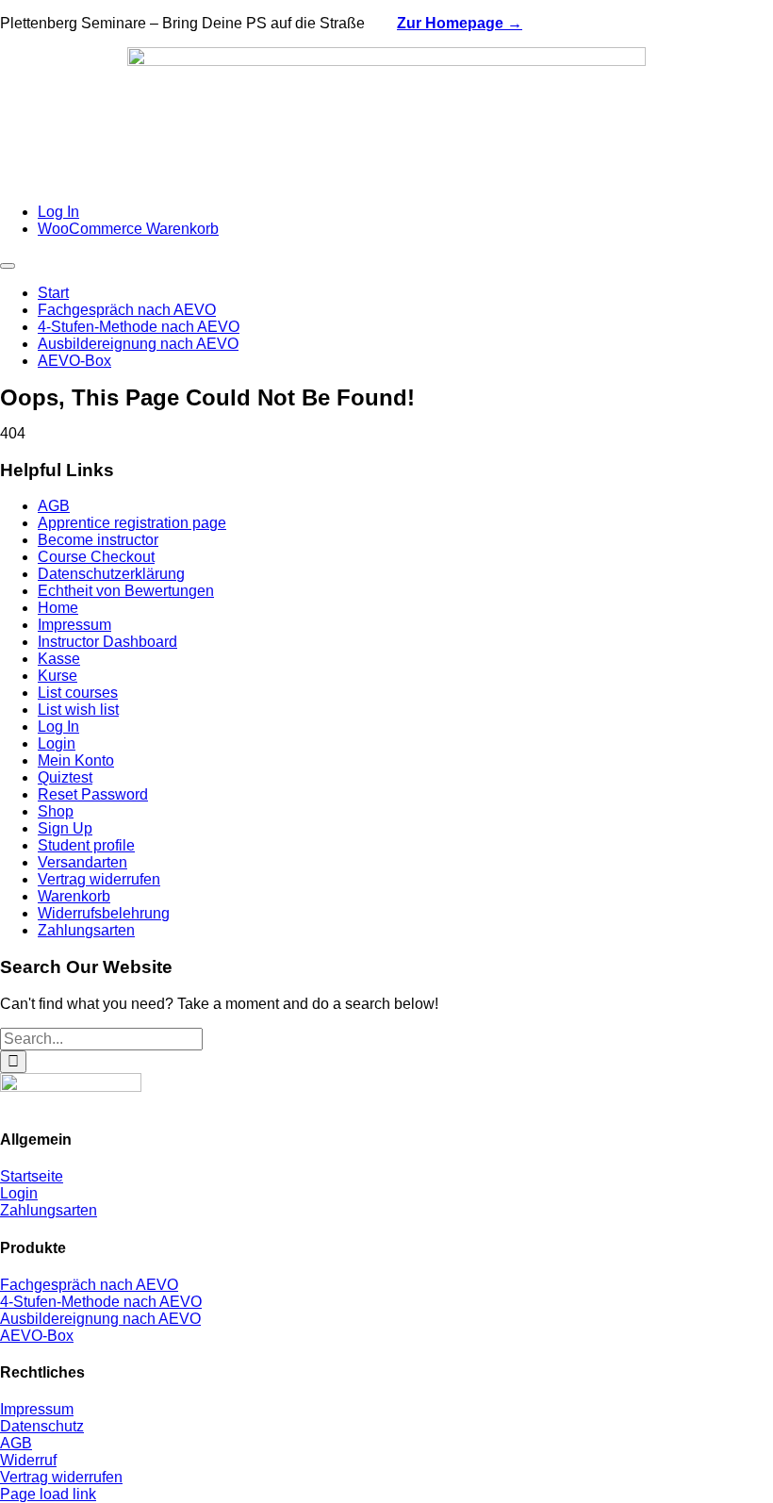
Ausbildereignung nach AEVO (100, 1319)
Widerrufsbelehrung (104, 913)
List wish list (78, 710)
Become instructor (98, 540)
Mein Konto (76, 760)
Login (56, 743)
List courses (78, 693)
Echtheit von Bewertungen (126, 591)
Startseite (31, 1176)
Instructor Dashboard (107, 642)
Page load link (48, 1494)
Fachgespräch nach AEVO (89, 1285)
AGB (54, 506)
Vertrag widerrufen (99, 879)
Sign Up (65, 828)
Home (58, 608)
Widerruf (28, 1460)
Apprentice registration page (132, 523)
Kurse (57, 676)
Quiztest (65, 777)
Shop (56, 811)
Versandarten (82, 862)
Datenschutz (42, 1426)
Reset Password (93, 794)
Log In (58, 726)
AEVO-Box (37, 1336)
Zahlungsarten (86, 930)
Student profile (86, 845)
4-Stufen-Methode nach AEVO (101, 1302)
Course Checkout (96, 557)
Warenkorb (74, 896)
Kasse (59, 659)
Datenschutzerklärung (111, 574)
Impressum (74, 625)
